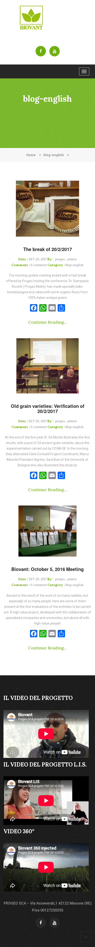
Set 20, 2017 (32, 259)
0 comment (29, 265)
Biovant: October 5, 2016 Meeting (47, 569)
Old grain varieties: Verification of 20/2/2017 (47, 408)
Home (31, 155)
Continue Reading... (47, 322)
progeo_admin (62, 259)
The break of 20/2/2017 (47, 249)
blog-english (53, 155)
